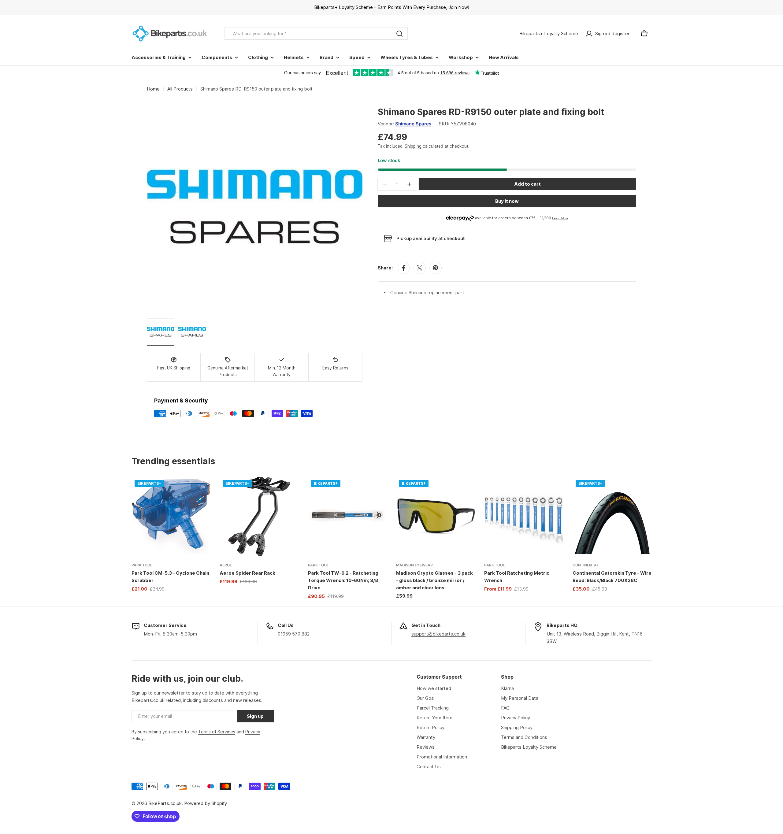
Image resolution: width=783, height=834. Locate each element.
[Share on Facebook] (404, 268)
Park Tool (142, 565)
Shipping (413, 146)
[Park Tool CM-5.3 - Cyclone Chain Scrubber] (171, 516)
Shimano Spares (413, 124)
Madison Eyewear (414, 565)
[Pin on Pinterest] (435, 268)
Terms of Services (216, 731)
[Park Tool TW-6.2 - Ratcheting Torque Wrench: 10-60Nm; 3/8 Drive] (347, 516)
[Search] (399, 33)
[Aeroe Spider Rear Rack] (259, 516)
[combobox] (316, 34)
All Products (180, 89)
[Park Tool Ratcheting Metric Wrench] (523, 516)
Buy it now (507, 201)
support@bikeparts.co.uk (438, 634)
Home (153, 89)
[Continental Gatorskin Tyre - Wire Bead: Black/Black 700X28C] (612, 516)
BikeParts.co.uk (165, 803)
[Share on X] (420, 268)
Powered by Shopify (205, 803)
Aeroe (226, 565)
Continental (586, 565)
